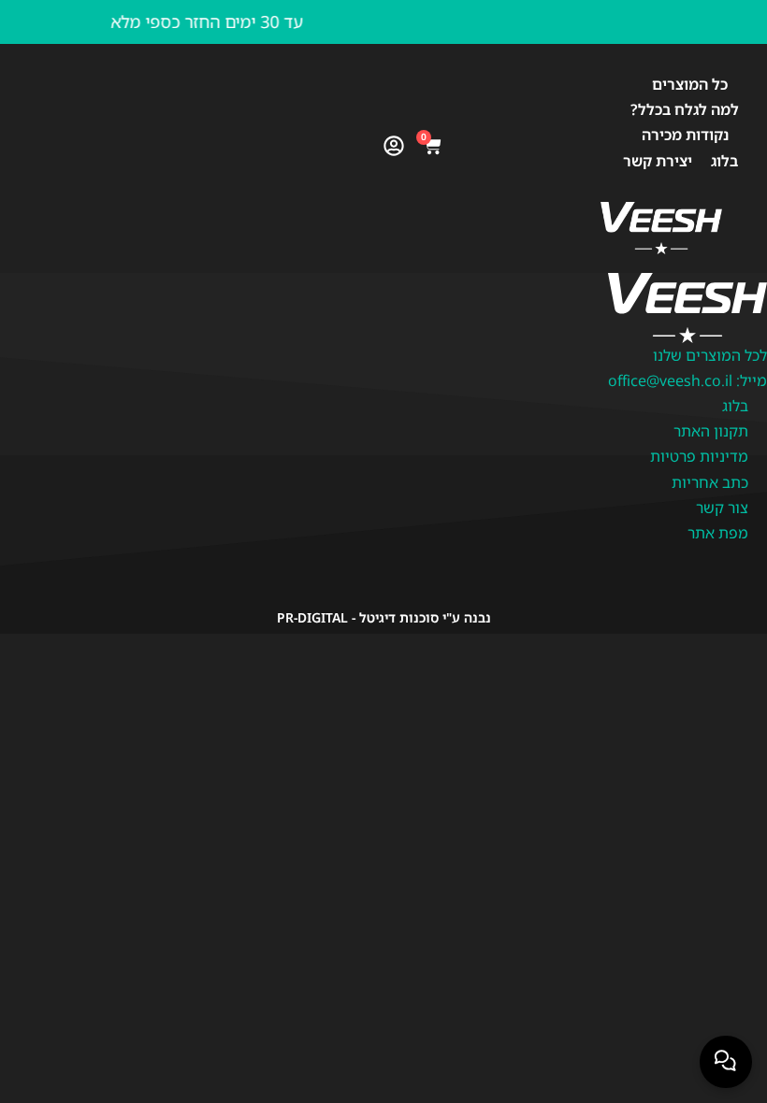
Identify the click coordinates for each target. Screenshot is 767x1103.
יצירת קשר (657, 160)
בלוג (724, 160)
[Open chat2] (726, 1062)
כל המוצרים (690, 84)
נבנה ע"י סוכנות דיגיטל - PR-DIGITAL (384, 617)
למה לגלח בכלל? (684, 109)
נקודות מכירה (685, 134)
